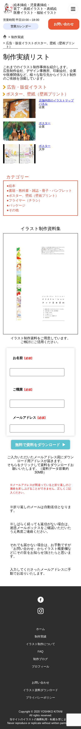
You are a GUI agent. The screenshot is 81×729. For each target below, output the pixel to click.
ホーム (40, 629)
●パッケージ (16, 205)
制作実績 (17, 37)
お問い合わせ (64, 24)
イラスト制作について (40, 644)
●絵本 (11, 186)
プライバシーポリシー (40, 697)
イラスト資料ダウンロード (40, 690)
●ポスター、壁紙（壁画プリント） (33, 195)
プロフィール (40, 666)
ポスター (44, 123)
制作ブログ (40, 659)
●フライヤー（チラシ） (24, 200)
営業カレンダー (21, 26)
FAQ (40, 651)
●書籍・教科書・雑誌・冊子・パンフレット (39, 190)
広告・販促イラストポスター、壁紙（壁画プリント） (40, 44)
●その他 (13, 210)
